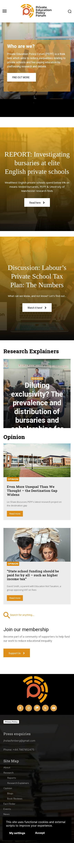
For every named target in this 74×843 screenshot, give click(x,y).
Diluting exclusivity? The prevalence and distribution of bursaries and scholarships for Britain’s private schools (37, 416)
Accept (40, 833)
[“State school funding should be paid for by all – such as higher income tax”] (37, 545)
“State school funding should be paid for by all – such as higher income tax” (33, 575)
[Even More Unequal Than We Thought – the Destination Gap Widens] (37, 460)
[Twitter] (45, 708)
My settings (17, 833)
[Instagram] (28, 708)
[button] (37, 615)
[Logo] (37, 11)
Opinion (13, 479)
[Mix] (37, 708)
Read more (14, 513)
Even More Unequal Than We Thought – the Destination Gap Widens (32, 490)
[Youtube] (53, 708)
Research (37, 378)
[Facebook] (20, 708)
